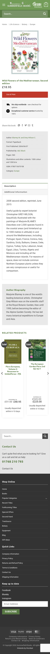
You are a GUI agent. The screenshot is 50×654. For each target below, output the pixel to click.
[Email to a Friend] (29, 125)
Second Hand (7, 517)
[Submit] (44, 13)
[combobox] (25, 13)
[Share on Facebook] (22, 125)
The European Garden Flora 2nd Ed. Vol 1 (37, 366)
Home (4, 24)
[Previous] (2, 379)
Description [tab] (10, 186)
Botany (24, 24)
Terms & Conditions (9, 568)
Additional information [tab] (15, 192)
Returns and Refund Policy (12, 563)
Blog (4, 535)
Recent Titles (7, 503)
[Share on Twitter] (26, 125)
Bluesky (5, 594)
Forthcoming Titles (9, 507)
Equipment (6, 531)
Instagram (6, 598)
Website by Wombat (25, 648)
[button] (3, 4)
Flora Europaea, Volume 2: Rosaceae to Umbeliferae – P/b (13, 370)
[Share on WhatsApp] (19, 125)
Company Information (10, 554)
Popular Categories (9, 498)
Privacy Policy (7, 558)
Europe (32, 24)
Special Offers (7, 512)
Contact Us (6, 572)
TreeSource (6, 521)
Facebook (6, 590)
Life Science (14, 24)
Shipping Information (10, 577)
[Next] (47, 379)
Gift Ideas (6, 540)
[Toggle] (46, 498)
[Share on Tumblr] (32, 125)
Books (4, 494)
